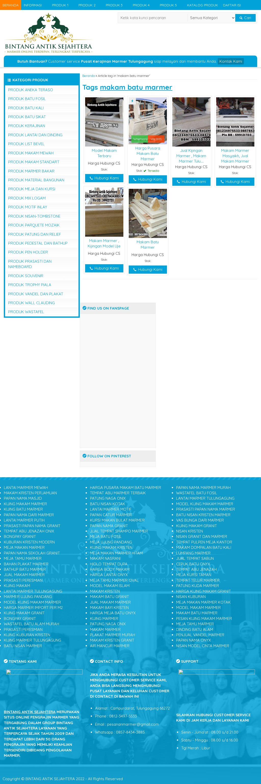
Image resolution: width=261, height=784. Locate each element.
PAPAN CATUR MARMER (111, 514)
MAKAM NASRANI (105, 558)
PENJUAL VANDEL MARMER (200, 634)
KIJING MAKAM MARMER (25, 503)
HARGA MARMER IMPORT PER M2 (33, 607)
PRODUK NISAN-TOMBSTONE (34, 216)
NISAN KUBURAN (191, 596)
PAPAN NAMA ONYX (193, 640)
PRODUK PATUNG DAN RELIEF (34, 234)
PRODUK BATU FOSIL (27, 98)
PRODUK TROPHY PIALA (29, 284)
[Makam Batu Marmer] (148, 212)
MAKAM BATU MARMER (196, 612)
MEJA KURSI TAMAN (193, 574)
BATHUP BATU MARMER (25, 569)
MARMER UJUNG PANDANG (28, 596)
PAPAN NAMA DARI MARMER (29, 514)
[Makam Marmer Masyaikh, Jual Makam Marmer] (235, 121)
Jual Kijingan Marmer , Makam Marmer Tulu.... (191, 156)
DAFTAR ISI (232, 5)
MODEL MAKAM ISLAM (109, 585)
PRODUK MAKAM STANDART (33, 162)
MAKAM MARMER (105, 629)
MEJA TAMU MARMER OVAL (114, 580)
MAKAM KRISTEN (105, 591)
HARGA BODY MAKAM (109, 569)
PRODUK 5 (168, 5)
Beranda (88, 76)
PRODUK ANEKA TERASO (30, 89)
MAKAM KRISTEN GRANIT (112, 640)
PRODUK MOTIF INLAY (27, 207)
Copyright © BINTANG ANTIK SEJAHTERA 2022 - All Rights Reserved (63, 778)
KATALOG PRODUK (202, 5)
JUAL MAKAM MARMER (24, 574)
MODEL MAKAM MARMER (198, 607)
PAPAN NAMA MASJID (23, 498)
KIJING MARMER (104, 618)
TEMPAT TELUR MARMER (197, 580)
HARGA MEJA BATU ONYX (113, 612)
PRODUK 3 (114, 5)
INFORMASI (33, 5)
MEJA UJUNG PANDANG (111, 542)
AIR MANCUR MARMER (109, 645)
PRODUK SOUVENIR (25, 275)
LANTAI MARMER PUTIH (24, 520)
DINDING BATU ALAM (194, 629)
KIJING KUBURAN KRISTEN (27, 634)
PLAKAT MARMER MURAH (112, 634)
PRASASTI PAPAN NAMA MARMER (205, 509)
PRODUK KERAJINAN (26, 125)
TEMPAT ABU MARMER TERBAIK (118, 492)
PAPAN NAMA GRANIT (109, 525)
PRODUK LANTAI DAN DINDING (35, 134)
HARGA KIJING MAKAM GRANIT (203, 591)
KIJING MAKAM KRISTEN (111, 547)
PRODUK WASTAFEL (26, 311)
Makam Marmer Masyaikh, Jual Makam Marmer (235, 156)
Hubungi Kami (106, 178)
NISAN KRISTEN (189, 531)
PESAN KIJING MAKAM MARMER (204, 618)
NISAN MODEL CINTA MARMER (202, 645)
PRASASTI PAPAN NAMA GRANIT (32, 525)
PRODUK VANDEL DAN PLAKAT (35, 293)
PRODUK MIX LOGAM (27, 198)
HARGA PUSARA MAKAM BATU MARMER (125, 487)
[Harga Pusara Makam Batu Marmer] (148, 120)
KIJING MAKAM (17, 585)
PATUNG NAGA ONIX (108, 498)
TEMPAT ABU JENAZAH (196, 569)
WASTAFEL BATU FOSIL (196, 492)
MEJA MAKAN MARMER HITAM (116, 553)
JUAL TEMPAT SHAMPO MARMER (119, 531)
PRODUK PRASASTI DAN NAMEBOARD (29, 264)
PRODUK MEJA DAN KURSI (31, 189)
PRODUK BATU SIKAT (27, 116)
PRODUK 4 (141, 5)
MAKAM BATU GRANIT (109, 596)
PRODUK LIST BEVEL (26, 143)
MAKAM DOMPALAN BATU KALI (203, 547)
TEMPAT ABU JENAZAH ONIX (29, 531)
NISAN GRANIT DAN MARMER (201, 536)
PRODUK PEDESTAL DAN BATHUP (38, 243)
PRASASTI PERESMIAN (23, 580)
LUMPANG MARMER (193, 553)
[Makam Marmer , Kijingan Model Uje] (104, 211)
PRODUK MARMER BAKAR (31, 171)
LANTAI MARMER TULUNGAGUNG (33, 591)
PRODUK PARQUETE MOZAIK (34, 225)
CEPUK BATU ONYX (193, 564)
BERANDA (11, 5)
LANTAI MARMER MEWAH (26, 487)
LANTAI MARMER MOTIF (111, 509)
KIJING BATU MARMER (23, 509)
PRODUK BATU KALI (26, 107)
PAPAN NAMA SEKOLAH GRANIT (32, 553)
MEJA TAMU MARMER (23, 558)
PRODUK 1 (60, 5)
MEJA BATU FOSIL (106, 536)
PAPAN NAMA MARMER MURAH (203, 487)
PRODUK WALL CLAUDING (31, 302)
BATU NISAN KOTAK (107, 503)
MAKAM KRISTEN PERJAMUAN (30, 492)
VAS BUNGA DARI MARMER (200, 520)
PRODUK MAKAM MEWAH (31, 153)
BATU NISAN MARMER (23, 645)
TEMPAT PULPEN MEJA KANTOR (204, 542)
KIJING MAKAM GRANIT (24, 612)
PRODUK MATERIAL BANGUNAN (36, 180)
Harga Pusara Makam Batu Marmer (147, 154)
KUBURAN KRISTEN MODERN (29, 542)
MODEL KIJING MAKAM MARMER (32, 602)
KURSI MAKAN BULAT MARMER (117, 520)
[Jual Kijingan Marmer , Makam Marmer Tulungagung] (191, 121)
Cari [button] (247, 18)
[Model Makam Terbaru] (104, 121)
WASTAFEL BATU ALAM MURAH (31, 623)
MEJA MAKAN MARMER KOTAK (203, 602)
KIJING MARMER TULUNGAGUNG (32, 640)
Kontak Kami (230, 61)
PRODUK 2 (87, 5)
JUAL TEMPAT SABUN (195, 558)
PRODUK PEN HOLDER (28, 252)
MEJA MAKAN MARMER (24, 547)
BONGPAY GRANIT (20, 536)
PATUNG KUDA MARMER (197, 585)
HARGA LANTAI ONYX (109, 574)
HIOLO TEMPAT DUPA (108, 564)
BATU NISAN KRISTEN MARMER (203, 514)
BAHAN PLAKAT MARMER (26, 564)
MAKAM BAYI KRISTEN (109, 607)
